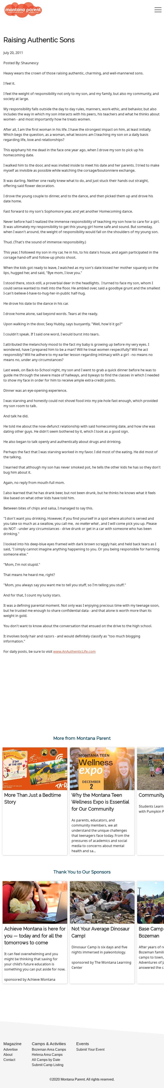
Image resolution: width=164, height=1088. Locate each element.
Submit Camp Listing (47, 1065)
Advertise (10, 1049)
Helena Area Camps (47, 1054)
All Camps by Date (46, 1060)
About (7, 1054)
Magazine (12, 1044)
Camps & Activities (49, 1044)
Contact (9, 1060)
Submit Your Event (90, 1049)
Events (82, 1044)
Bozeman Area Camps (49, 1049)
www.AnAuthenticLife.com (74, 651)
